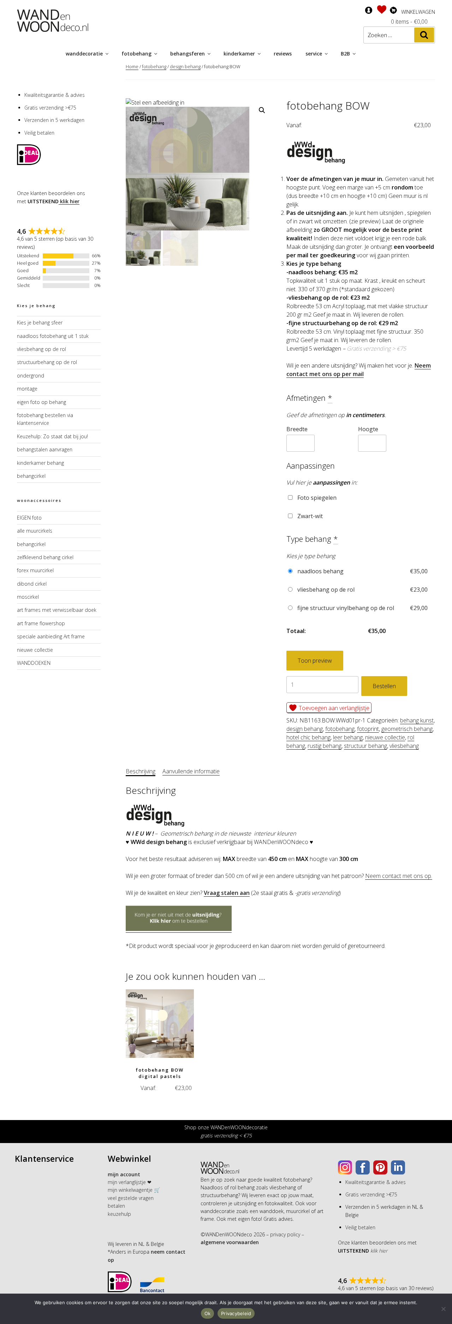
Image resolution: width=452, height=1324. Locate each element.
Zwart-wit (309, 516)
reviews (283, 53)
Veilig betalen (39, 132)
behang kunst (417, 720)
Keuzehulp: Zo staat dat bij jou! (52, 436)
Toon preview (315, 660)
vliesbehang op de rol (362, 589)
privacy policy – (287, 1234)
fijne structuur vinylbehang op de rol (362, 608)
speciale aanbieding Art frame (51, 636)
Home (132, 66)
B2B (345, 53)
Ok (207, 1313)
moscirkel (28, 596)
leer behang (348, 737)
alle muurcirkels (34, 530)
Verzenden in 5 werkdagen (54, 120)
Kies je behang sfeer (40, 322)
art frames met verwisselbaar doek (56, 610)
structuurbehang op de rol (47, 362)
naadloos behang (362, 571)
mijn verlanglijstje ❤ (129, 1182)
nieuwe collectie (385, 737)
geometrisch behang (407, 729)
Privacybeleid (236, 1313)
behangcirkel (31, 476)
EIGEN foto (29, 517)
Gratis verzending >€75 (50, 107)
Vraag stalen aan (227, 893)
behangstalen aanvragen (44, 449)
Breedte (297, 429)
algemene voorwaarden (230, 1242)
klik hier (69, 201)
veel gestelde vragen (131, 1198)
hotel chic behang (308, 737)
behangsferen (187, 53)
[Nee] (443, 1308)
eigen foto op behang (41, 402)
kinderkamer (239, 53)
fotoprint (368, 729)
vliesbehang (404, 746)
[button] (262, 110)
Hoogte (368, 429)
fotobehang (136, 53)
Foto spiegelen (316, 498)
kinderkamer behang (40, 462)
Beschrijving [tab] (140, 771)
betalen (116, 1205)
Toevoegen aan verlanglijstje (333, 708)
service (313, 53)
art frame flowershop (41, 623)
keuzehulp (119, 1214)
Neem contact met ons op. (398, 876)
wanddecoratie (84, 53)
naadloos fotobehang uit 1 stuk (53, 336)
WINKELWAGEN (418, 11)
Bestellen (384, 686)
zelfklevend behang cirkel (45, 557)
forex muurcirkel (35, 570)
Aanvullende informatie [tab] (191, 771)
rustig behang (324, 746)
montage (27, 388)
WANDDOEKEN (33, 663)
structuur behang (365, 746)
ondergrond (30, 375)
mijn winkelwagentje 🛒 (134, 1190)
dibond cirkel (32, 583)
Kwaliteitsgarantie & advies (54, 95)
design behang (185, 66)
